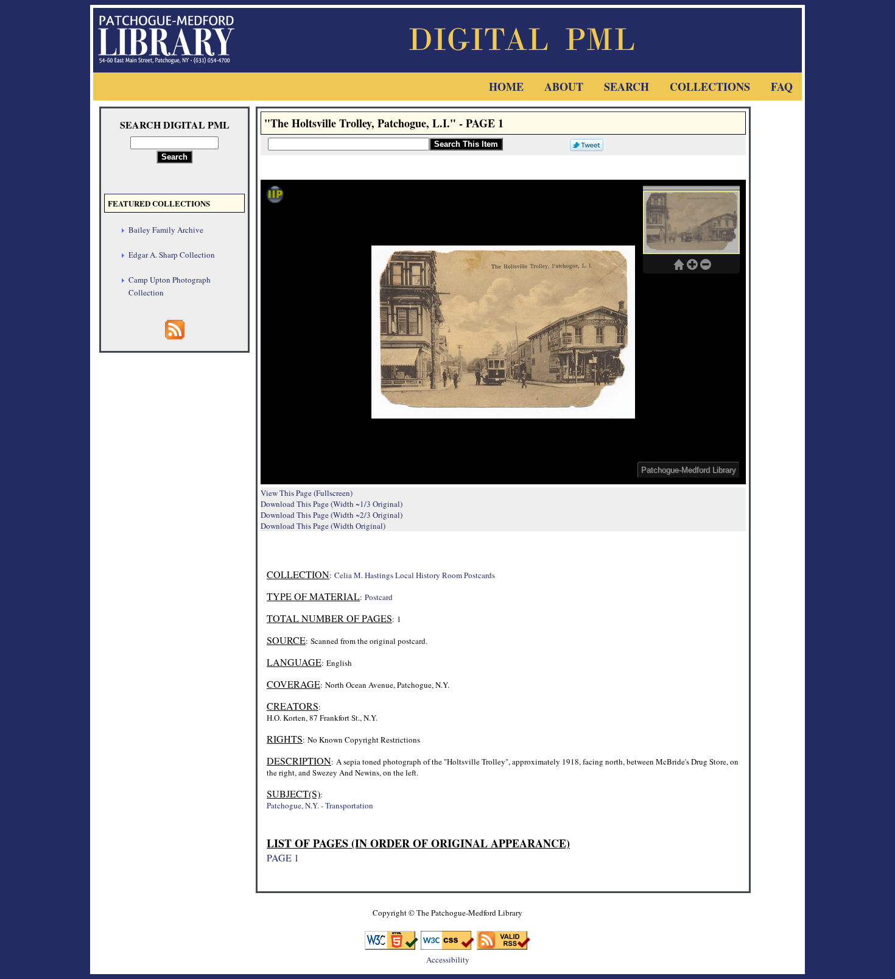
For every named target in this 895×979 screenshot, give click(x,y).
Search (626, 86)
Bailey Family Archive (165, 229)
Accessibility (447, 959)
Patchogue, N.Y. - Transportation (320, 805)
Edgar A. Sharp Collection (171, 254)
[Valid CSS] (447, 945)
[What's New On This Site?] (174, 335)
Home (506, 86)
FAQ (782, 86)
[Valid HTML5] (391, 945)
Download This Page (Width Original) (323, 525)
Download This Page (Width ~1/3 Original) (331, 503)
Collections (710, 86)
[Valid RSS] (503, 945)
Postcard (379, 597)
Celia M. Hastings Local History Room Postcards (414, 575)
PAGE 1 (283, 857)
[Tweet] (584, 143)
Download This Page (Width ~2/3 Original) (331, 514)
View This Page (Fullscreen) (307, 492)
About (563, 86)
